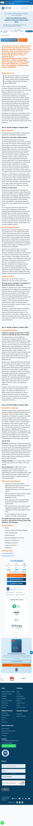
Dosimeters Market (7, 553)
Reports (10, 13)
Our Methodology (20, 698)
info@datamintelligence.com (18, 589)
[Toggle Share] (31, 652)
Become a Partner (20, 707)
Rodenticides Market (8, 555)
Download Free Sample (17, 665)
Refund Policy (5, 703)
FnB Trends (19, 714)
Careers (18, 705)
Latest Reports (5, 733)
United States (5, 713)
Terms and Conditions (7, 700)
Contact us (4, 698)
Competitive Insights (7, 694)
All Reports (4, 735)
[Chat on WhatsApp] (9, 746)
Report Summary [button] (5, 35)
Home (6, 13)
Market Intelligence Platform (8, 691)
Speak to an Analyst (17, 583)
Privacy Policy (5, 705)
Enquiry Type (13, 773)
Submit (5, 789)
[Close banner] (31, 2)
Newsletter (4, 696)
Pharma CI (18, 700)
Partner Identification (17, 579)
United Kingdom (6, 715)
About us (18, 694)
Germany (4, 717)
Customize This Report (17, 661)
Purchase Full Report (17, 575)
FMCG (14, 13)
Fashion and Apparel (22, 13)
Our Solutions (19, 696)
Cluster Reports (5, 728)
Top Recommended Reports (8, 731)
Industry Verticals (20, 703)
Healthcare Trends (20, 716)
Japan (3, 719)
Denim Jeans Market (16, 15)
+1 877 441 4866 (8, 742)
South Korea (5, 722)
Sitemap (4, 707)
